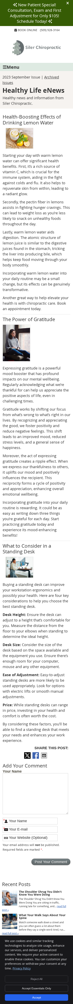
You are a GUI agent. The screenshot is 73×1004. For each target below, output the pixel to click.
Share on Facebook (36, 755)
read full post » (10, 933)
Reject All (36, 979)
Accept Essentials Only (36, 988)
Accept (36, 997)
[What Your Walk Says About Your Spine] (9, 922)
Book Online (27, 30)
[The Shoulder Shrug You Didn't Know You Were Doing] (9, 898)
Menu (13, 67)
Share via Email (44, 755)
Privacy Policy (22, 968)
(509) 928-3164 (50, 30)
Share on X (27, 755)
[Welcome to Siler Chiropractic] (36, 53)
